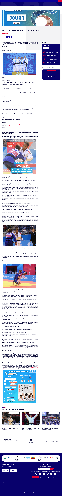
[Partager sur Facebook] (7, 37)
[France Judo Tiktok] (51, 473)
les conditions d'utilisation (51, 471)
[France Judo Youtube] (44, 473)
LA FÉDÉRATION (4, 482)
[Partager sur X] (9, 37)
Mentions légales (23, 492)
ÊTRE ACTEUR (3, 486)
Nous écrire (13, 470)
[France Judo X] (40, 473)
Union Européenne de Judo (47, 492)
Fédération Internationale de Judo (56, 492)
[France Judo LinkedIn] (55, 473)
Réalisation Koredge (31, 492)
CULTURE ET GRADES (4, 488)
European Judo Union (9, 124)
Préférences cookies (4, 492)
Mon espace (36, 477)
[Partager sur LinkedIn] (11, 37)
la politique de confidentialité (43, 471)
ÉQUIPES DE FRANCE (4, 484)
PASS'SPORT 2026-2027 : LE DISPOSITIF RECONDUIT (9, 480)
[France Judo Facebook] (36, 473)
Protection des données (11, 492)
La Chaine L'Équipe (18, 124)
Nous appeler (5, 470)
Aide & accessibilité (17, 492)
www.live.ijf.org (9, 125)
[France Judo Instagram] (47, 473)
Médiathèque (57, 477)
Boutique (50, 477)
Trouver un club (44, 477)
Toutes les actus (46, 47)
